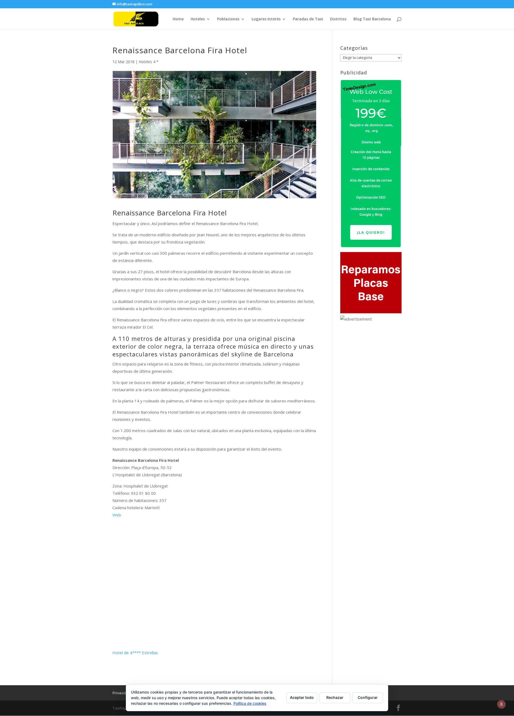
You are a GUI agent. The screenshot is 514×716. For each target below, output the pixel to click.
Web (116, 514)
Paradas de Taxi (308, 19)
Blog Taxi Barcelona (372, 19)
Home (178, 19)
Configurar (368, 697)
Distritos (338, 19)
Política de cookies (249, 703)
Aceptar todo (302, 697)
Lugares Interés (266, 19)
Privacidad (122, 692)
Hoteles (198, 19)
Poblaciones (228, 19)
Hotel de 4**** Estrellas (135, 652)
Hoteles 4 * (148, 61)
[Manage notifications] (501, 704)
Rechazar (334, 697)
